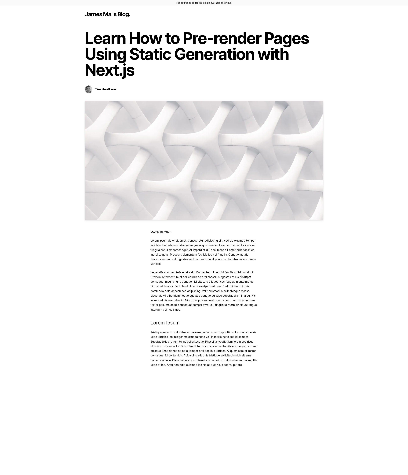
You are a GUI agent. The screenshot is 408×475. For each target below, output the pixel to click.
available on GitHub (221, 2)
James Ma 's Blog (107, 14)
